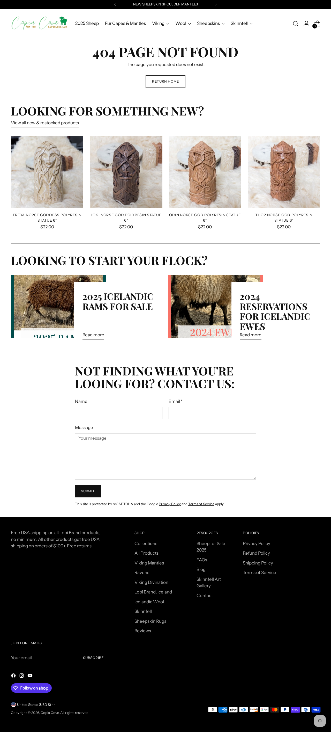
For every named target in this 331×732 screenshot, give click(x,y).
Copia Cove (50, 713)
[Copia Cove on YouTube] (30, 676)
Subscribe (93, 658)
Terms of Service (201, 504)
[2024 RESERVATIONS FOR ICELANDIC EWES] (215, 309)
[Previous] (115, 4)
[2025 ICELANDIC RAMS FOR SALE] (58, 309)
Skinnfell (143, 611)
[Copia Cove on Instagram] (22, 676)
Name (81, 401)
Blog (201, 569)
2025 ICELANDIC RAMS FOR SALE (118, 301)
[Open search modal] (295, 23)
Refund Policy (256, 553)
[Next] (216, 4)
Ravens (141, 572)
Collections (145, 543)
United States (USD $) (34, 704)
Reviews (142, 630)
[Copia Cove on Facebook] (14, 676)
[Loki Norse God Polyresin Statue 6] (126, 172)
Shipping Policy (258, 563)
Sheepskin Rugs (150, 621)
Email (176, 401)
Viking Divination (151, 582)
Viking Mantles (149, 563)
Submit (88, 491)
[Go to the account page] (306, 23)
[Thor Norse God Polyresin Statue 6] (284, 172)
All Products (146, 553)
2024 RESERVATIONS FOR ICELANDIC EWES (275, 311)
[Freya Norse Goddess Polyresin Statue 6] (47, 172)
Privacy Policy (170, 504)
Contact (205, 595)
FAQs (202, 559)
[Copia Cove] (39, 23)
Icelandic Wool (149, 601)
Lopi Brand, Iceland (153, 592)
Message (84, 427)
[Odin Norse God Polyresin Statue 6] (205, 172)
